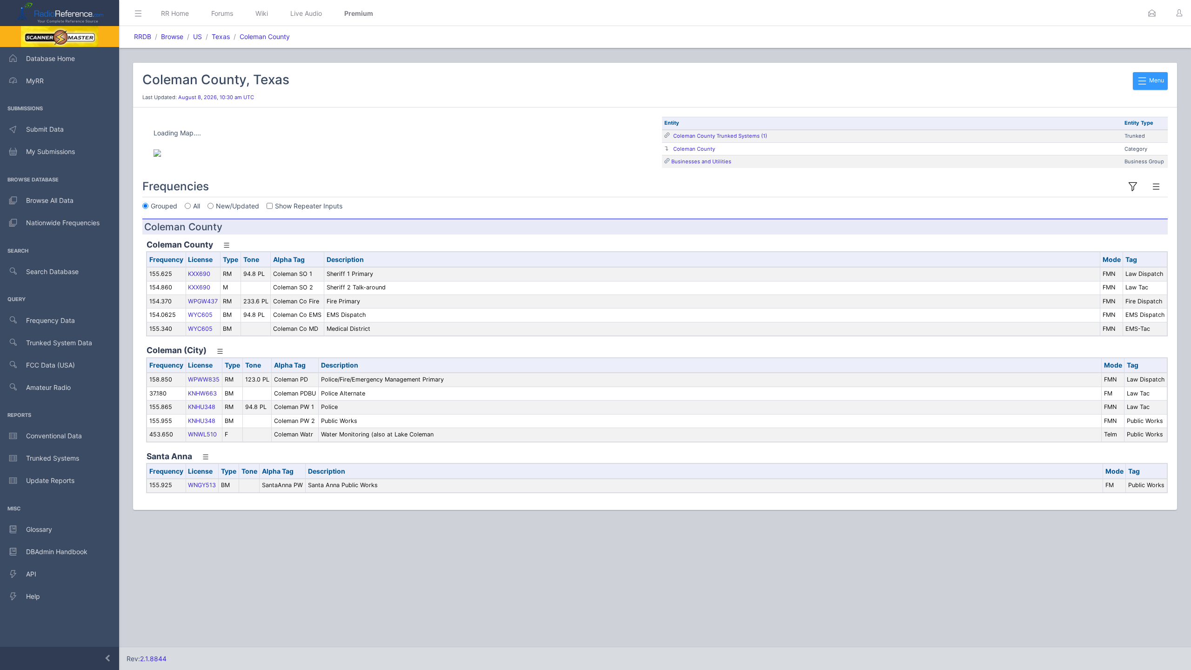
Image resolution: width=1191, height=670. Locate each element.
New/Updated (237, 206)
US (197, 36)
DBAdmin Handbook (56, 552)
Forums (222, 13)
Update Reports (50, 480)
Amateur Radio (48, 387)
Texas (221, 36)
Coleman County (265, 36)
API (31, 574)
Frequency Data (50, 320)
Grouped (164, 206)
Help (33, 596)
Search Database (52, 271)
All (196, 206)
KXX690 (199, 273)
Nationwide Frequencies (63, 223)
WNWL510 (202, 434)
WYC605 (200, 314)
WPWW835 (204, 379)
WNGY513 (202, 485)
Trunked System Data (59, 343)
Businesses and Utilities (701, 161)
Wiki (261, 13)
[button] (1151, 13)
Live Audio (306, 13)
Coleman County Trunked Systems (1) (720, 136)
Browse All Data (50, 200)
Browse (172, 36)
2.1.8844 (153, 659)
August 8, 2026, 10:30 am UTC (216, 97)
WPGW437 (203, 301)
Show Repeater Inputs (308, 206)
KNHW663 (202, 393)
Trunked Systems (52, 458)
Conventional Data (54, 436)
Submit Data (45, 129)
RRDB (142, 36)
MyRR (35, 81)
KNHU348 (201, 406)
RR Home (175, 13)
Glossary (39, 529)
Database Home (50, 58)
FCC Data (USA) (50, 365)
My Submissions (50, 151)
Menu (1156, 80)
